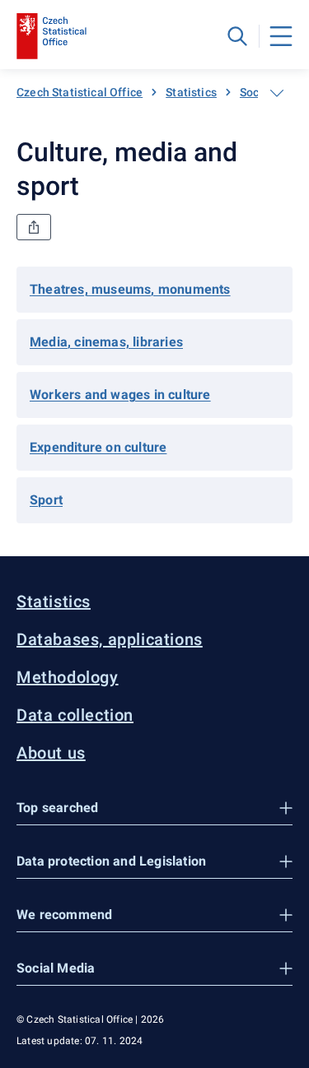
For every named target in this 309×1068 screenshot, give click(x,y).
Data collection (74, 715)
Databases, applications (109, 639)
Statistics (191, 92)
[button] (154, 808)
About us (51, 753)
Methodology (67, 677)
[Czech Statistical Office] (51, 36)
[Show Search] (237, 36)
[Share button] (33, 227)
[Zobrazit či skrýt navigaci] (277, 93)
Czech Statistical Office (79, 92)
